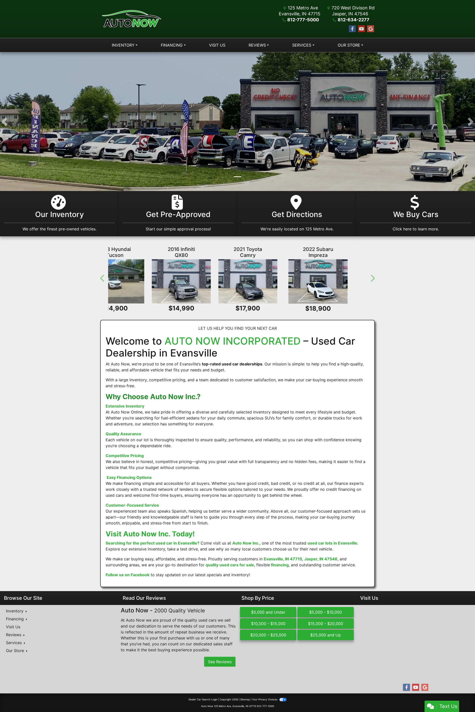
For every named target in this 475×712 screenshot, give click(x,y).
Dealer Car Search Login (203, 699)
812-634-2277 (353, 19)
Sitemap (245, 699)
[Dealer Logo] (131, 19)
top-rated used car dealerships (232, 364)
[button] (4, 121)
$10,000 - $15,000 (268, 623)
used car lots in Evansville (332, 543)
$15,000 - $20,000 (325, 623)
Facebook (140, 575)
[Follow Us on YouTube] (361, 28)
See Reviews (220, 661)
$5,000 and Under (268, 612)
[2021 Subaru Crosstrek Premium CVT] (237, 281)
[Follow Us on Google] (370, 28)
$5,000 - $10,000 (325, 612)
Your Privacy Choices (265, 699)
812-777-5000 (303, 19)
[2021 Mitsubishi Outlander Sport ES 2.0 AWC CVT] (326, 281)
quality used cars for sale (230, 565)
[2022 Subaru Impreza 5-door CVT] (149, 281)
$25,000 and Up (325, 635)
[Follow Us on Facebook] (352, 28)
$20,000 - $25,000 (268, 635)
